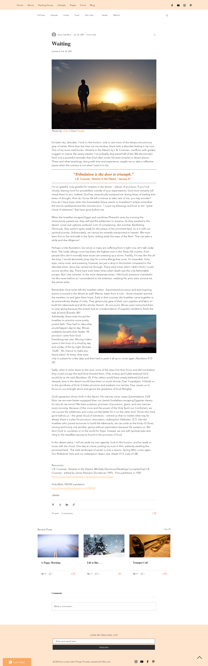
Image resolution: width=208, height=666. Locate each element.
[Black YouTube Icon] (178, 5)
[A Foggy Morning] (58, 545)
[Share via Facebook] (53, 504)
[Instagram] (136, 661)
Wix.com (106, 661)
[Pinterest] (153, 661)
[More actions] (154, 34)
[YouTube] (142, 661)
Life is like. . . (90, 15)
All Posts (41, 15)
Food (77, 15)
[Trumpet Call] (149, 545)
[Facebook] (147, 661)
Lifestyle (54, 15)
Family (66, 15)
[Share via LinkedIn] (67, 504)
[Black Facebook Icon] (172, 5)
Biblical (116, 15)
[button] (167, 15)
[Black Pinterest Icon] (190, 5)
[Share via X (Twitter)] (60, 504)
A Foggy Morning (50, 562)
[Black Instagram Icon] (184, 5)
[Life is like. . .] (104, 545)
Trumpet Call (140, 562)
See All (167, 529)
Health (105, 15)
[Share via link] (73, 504)
